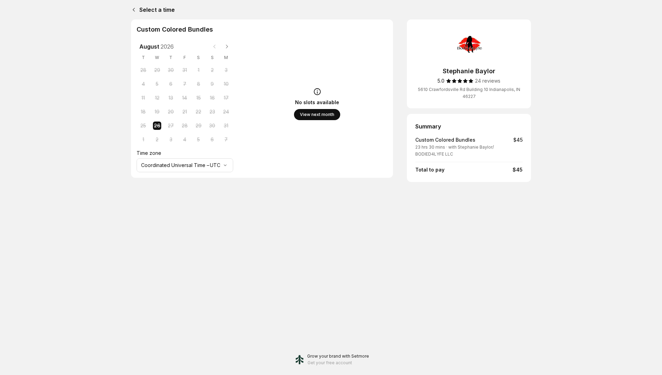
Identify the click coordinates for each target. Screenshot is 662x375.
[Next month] (226, 46)
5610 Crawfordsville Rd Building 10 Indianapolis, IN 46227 (469, 93)
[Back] (132, 9)
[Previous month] (214, 46)
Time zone (149, 153)
